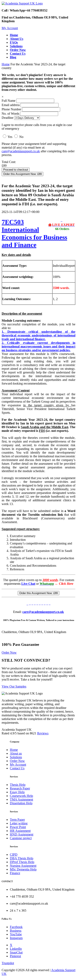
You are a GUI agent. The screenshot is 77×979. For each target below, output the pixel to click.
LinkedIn (16, 948)
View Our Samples (14, 686)
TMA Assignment (21, 799)
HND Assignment (21, 834)
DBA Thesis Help (21, 858)
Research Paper (20, 788)
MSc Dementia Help (23, 869)
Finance (15, 873)
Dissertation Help (21, 803)
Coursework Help (21, 796)
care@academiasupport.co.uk (21, 151)
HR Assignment (20, 830)
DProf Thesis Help (22, 862)
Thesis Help (17, 784)
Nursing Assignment (23, 865)
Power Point (18, 827)
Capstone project (21, 838)
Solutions (16, 757)
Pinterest (15, 956)
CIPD (13, 854)
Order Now (9, 652)
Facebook (16, 927)
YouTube (16, 934)
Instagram (16, 938)
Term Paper (17, 819)
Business (15, 930)
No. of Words (11, 113)
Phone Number (12, 109)
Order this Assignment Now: (22, 174)
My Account (10, 28)
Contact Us (17, 768)
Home (6, 64)
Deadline (7, 117)
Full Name (8, 100)
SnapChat (16, 952)
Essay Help (17, 792)
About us (16, 753)
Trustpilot (8, 963)
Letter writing (19, 823)
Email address (11, 105)
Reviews (42, 733)
